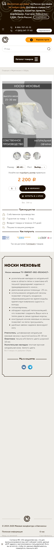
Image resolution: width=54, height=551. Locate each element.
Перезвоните (44, 30)
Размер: (10, 167)
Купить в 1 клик (34, 196)
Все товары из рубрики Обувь (17, 350)
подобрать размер (27, 172)
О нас (42, 531)
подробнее (41, 17)
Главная (5, 70)
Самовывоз (31, 244)
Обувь (26, 70)
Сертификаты (46, 535)
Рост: (29, 167)
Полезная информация (12, 531)
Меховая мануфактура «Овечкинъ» (5, 40)
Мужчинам (16, 70)
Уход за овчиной (9, 535)
